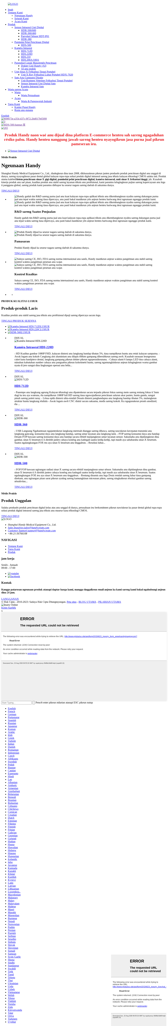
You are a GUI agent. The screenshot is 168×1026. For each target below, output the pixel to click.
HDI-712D (26, 51)
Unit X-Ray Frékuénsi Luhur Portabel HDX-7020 (47, 74)
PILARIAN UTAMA (109, 601)
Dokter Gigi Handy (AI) (33, 65)
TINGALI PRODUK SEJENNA (18, 320)
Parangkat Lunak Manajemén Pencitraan (35, 62)
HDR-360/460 (28, 33)
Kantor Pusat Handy (25, 107)
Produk (11, 24)
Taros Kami (14, 104)
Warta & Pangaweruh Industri (36, 101)
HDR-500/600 (28, 30)
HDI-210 (26, 57)
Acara (17, 98)
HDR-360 (20, 424)
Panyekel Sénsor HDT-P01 (35, 36)
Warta (17, 92)
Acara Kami (20, 21)
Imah (10, 9)
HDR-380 (26, 39)
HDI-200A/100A (30, 59)
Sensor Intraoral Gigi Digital (29, 27)
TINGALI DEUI (10, 190)
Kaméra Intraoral (23, 48)
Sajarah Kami (21, 18)
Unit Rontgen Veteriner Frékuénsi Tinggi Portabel (47, 80)
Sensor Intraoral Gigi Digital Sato (38, 83)
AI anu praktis (28, 68)
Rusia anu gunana (23, 110)
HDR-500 (20, 463)
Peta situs (71, 601)
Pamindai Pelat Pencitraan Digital (31, 42)
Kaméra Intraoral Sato (32, 86)
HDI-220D (26, 54)
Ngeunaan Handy (23, 15)
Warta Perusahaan (30, 95)
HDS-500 (26, 45)
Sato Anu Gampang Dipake (28, 77)
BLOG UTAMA (87, 601)
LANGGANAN (10, 599)
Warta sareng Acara (18, 89)
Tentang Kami (15, 12)
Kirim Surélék (8, 607)
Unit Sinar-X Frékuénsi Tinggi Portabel (34, 71)
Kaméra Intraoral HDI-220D (33, 347)
